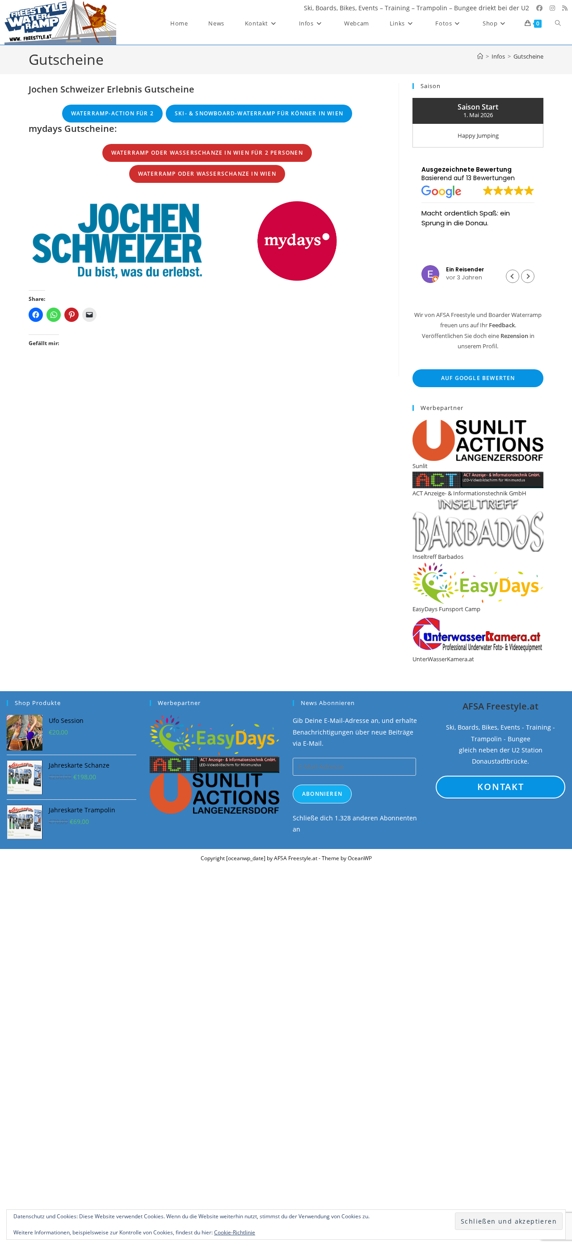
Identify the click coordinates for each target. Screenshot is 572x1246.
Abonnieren (322, 794)
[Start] (480, 56)
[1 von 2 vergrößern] (193, 203)
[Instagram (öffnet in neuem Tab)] (552, 8)
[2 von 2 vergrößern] (373, 203)
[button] (527, 276)
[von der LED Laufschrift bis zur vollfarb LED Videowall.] (214, 764)
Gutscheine (528, 56)
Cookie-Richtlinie (234, 1232)
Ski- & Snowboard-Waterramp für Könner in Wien (259, 113)
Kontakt (500, 787)
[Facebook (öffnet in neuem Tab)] (539, 8)
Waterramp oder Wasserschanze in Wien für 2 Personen (207, 152)
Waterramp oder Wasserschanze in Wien (207, 173)
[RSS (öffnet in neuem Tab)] (565, 8)
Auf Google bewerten (478, 378)
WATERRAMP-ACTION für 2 (112, 113)
